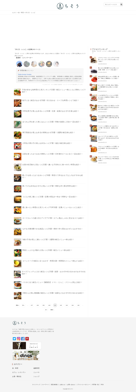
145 (78, 305)
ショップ (36, 376)
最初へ (17, 305)
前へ (23, 305)
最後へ (52, 309)
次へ (46, 309)
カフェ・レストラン (19, 372)
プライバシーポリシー (83, 384)
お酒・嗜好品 (16, 376)
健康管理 (36, 368)
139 (43, 305)
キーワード (45, 384)
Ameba (24, 74)
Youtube (29, 74)
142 (61, 305)
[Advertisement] (68, 30)
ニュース (36, 372)
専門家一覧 (95, 384)
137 (32, 305)
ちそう (14, 12)
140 (49, 305)
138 (38, 305)
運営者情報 (54, 384)
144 (73, 305)
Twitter (20, 74)
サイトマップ (36, 384)
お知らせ (62, 384)
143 (67, 305)
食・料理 (21, 12)
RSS (102, 384)
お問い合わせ (71, 384)
